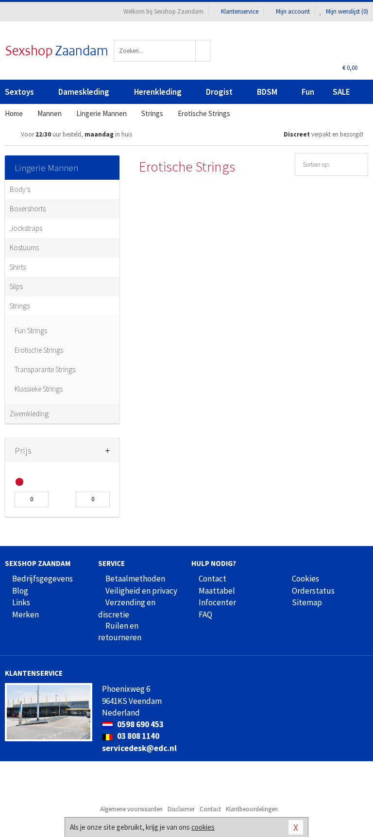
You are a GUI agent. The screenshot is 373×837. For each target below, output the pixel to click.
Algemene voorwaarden (131, 809)
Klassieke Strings (39, 388)
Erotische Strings (39, 350)
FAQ (205, 614)
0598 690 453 (140, 724)
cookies (203, 827)
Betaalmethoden (135, 578)
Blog (20, 590)
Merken (25, 614)
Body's (20, 189)
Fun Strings (31, 330)
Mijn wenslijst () (346, 11)
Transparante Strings (45, 369)
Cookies (305, 578)
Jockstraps (26, 228)
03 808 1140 (137, 736)
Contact (212, 578)
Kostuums (24, 247)
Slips (16, 286)
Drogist (219, 91)
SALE (341, 91)
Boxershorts (28, 208)
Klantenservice (239, 11)
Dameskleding (83, 91)
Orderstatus (313, 590)
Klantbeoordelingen (252, 809)
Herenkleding (158, 91)
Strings (20, 305)
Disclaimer (181, 809)
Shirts (18, 267)
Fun (308, 91)
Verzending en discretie (126, 608)
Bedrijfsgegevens (42, 578)
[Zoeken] (203, 51)
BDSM (267, 91)
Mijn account (293, 11)
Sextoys (19, 91)
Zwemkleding (29, 413)
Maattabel (217, 590)
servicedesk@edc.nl (139, 748)
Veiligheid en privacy (141, 590)
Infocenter (217, 602)
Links (21, 602)
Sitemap (307, 602)
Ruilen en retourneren (119, 631)
